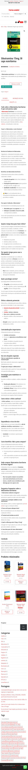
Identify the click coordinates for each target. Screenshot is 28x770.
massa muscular (15, 741)
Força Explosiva (4, 738)
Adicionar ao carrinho (15, 84)
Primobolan (15, 746)
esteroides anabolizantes (6, 736)
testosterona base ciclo (6, 755)
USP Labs (23, 758)
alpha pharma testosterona (12, 722)
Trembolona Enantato (5, 758)
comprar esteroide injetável (18, 729)
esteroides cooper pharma (16, 736)
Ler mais (7, 581)
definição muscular (8, 731)
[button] (24, 31)
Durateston (15, 731)
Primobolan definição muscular (7, 748)
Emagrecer (21, 1)
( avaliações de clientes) (14, 66)
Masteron (21, 741)
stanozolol (11, 753)
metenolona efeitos (13, 743)
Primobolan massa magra (18, 748)
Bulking (12, 724)
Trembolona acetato (14, 755)
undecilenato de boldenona (15, 758)
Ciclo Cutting (17, 724)
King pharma (23, 738)
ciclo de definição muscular (6, 727)
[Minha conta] (16, 22)
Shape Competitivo (5, 753)
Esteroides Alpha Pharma (12, 734)
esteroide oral (4, 734)
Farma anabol (14, 10)
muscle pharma (21, 743)
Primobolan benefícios (22, 746)
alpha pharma (4, 722)
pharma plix (9, 746)
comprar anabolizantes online (7, 729)
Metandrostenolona (5, 743)
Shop (5, 26)
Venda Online (10, 760)
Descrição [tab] (5, 98)
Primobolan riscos (5, 750)
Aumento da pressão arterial (11, 308)
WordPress (17, 765)
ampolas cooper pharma (6, 724)
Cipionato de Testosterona (17, 727)
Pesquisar (3, 623)
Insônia (6, 312)
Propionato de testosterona (14, 750)
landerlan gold (9, 741)
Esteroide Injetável (22, 731)
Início (2, 26)
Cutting (3, 731)
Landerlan (12, 1)
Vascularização (4, 760)
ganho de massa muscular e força (14, 738)
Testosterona (17, 753)
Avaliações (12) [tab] (12, 102)
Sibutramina (16, 1)
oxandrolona (4, 746)
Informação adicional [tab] (18, 98)
